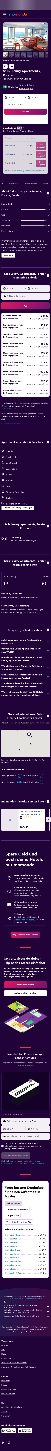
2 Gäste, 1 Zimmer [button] (14, 104)
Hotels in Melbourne (14, 1239)
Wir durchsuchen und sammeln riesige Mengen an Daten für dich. (23, 1311)
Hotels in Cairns (12, 1254)
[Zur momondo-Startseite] (18, 14)
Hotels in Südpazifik (22, 1327)
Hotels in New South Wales (16, 1329)
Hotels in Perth (11, 1246)
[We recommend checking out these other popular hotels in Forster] (48, 801)
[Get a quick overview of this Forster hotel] (48, 193)
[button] (5, 14)
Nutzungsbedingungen (10, 1163)
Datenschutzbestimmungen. (33, 1163)
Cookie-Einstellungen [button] (10, 423)
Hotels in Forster (36, 1329)
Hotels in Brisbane (13, 1250)
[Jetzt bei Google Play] (8, 1430)
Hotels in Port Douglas (15, 1273)
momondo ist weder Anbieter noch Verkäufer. (21, 1306)
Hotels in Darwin (12, 1258)
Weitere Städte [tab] (13, 1203)
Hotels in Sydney (12, 1235)
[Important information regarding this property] (48, 563)
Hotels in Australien (40, 1327)
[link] (25, 935)
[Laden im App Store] (25, 1430)
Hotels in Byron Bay (13, 1265)
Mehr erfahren (10, 409)
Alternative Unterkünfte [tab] (17, 1210)
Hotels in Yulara (11, 1243)
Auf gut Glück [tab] (12, 1216)
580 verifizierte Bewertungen (26, 87)
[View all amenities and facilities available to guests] (48, 442)
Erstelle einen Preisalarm (24, 920)
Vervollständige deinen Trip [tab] (18, 1222)
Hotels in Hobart (12, 1269)
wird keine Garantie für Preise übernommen (26, 1299)
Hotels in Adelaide (13, 1262)
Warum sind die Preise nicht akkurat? (22, 1316)
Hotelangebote (6, 1327)
